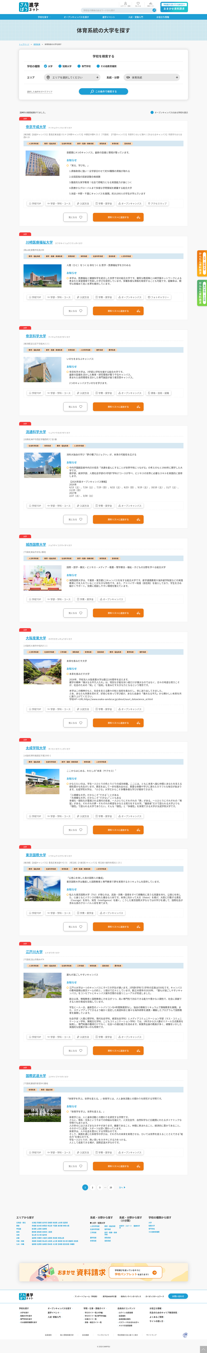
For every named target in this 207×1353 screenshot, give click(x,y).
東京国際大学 (36, 854)
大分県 (55, 1244)
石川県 (39, 1235)
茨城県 (34, 1226)
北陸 (17, 1235)
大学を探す (24, 1312)
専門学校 (152, 1229)
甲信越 (18, 1229)
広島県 (49, 1241)
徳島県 (60, 1241)
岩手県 (44, 1222)
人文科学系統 (94, 1226)
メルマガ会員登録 (125, 1325)
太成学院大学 (36, 747)
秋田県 (55, 1222)
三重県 (49, 1232)
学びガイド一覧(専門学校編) (95, 1316)
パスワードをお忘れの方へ (129, 1322)
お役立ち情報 (155, 1308)
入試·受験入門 (54, 1316)
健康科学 (137, 1226)
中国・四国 (20, 1241)
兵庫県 (49, 1238)
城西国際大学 (36, 544)
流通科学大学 (36, 431)
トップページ (24, 44)
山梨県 (39, 1229)
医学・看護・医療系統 (110, 1233)
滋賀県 (34, 1238)
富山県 (34, 1235)
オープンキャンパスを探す (59, 1308)
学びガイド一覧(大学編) (94, 1312)
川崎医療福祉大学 (39, 242)
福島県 (65, 1222)
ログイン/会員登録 (126, 1312)
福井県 (44, 1235)
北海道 (34, 1222)
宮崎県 (60, 1244)
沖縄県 (72, 1244)
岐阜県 (44, 1232)
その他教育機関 (154, 1232)
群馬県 (44, 1226)
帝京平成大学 (36, 126)
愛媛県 (70, 1241)
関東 (17, 1226)
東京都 (60, 1226)
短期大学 (152, 1226)
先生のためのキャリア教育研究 (163, 1312)
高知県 (76, 1241)
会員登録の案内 (125, 1319)
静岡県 (34, 1232)
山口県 (55, 1241)
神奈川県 (66, 1226)
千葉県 (55, 1226)
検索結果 (37, 44)
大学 (150, 1222)
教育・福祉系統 (109, 1226)
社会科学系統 (94, 1229)
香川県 (65, 1241)
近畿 (17, 1238)
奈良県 (55, 1238)
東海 (17, 1232)
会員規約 (122, 1316)
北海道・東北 (21, 1222)
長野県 (44, 1229)
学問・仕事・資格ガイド (94, 1308)
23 (111, 1187)
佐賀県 (39, 1244)
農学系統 (93, 1238)
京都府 (39, 1238)
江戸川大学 (34, 951)
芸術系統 (107, 1241)
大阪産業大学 (36, 637)
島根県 (39, 1241)
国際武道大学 (36, 1075)
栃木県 (39, 1226)
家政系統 (107, 1238)
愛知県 (39, 1232)
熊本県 (49, 1244)
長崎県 (44, 1244)
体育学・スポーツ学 (125, 1227)
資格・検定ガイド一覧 (93, 1322)
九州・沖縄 (20, 1244)
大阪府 (44, 1238)
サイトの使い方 (156, 1321)
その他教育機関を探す (28, 1322)
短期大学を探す (26, 1316)
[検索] (154, 10)
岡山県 (44, 1241)
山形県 (60, 1222)
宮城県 (49, 1222)
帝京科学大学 (36, 335)
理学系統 (107, 1229)
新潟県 (34, 1229)
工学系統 (93, 1232)
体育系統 (93, 1241)
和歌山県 (61, 1238)
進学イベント (54, 1312)
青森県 (39, 1222)
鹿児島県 (66, 1244)
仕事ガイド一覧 (91, 1319)
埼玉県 (49, 1226)
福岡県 (34, 1244)
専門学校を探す (26, 1319)
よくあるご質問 (156, 1316)
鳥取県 (34, 1241)
